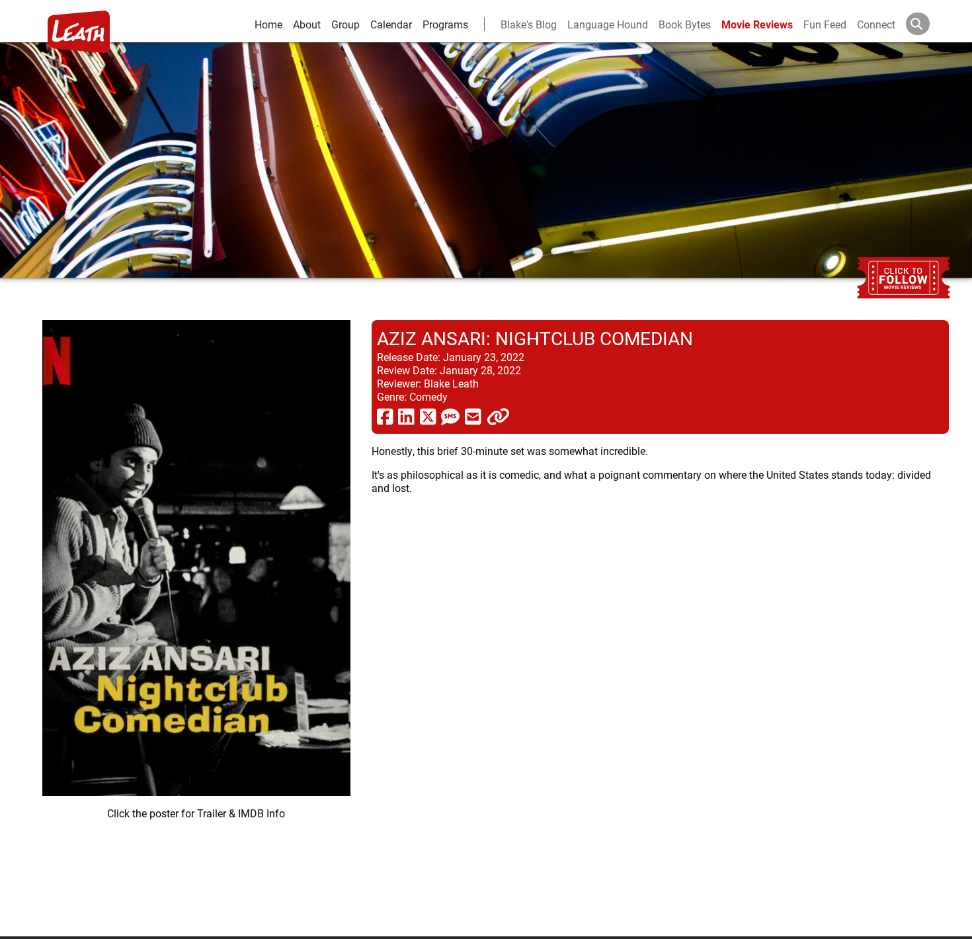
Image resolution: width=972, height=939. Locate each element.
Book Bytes (685, 24)
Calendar (391, 24)
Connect (876, 24)
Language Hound (607, 24)
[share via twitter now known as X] (428, 416)
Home (268, 24)
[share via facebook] (385, 416)
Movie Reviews (757, 24)
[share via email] (473, 416)
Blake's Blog (529, 24)
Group (345, 24)
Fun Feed (824, 24)
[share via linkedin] (406, 416)
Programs (445, 24)
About (307, 24)
